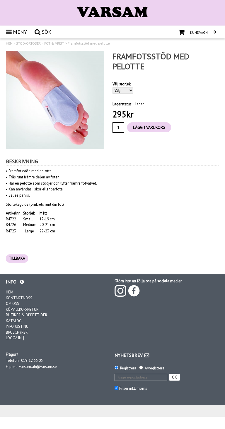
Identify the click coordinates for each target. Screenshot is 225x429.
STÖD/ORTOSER (28, 43)
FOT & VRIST (54, 43)
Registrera (128, 368)
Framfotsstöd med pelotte (89, 43)
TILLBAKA (17, 258)
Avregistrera (154, 368)
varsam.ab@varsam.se (38, 366)
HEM (9, 43)
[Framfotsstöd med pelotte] (55, 100)
